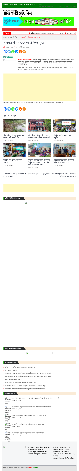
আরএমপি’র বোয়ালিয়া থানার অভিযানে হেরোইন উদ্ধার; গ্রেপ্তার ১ (29, 424)
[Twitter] (9, 51)
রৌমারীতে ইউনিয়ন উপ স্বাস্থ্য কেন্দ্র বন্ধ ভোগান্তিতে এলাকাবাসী (39, 136)
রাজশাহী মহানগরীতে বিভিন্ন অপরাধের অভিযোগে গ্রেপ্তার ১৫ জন (29, 415)
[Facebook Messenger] (16, 51)
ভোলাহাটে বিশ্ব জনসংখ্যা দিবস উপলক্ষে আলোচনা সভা (63, 161)
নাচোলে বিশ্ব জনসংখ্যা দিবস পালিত (12, 161)
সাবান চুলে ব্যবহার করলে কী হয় (13, 379)
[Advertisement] (39, 87)
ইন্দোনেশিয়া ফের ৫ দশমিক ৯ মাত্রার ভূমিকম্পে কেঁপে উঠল (20, 382)
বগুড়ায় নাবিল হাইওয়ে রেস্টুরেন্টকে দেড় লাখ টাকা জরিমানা (28, 433)
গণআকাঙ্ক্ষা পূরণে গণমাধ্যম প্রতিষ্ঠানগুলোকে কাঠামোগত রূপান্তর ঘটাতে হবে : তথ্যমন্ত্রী (28, 373)
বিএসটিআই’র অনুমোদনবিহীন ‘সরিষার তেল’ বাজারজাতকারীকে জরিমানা (31, 407)
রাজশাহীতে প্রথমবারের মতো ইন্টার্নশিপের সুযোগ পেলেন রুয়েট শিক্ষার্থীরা (25, 389)
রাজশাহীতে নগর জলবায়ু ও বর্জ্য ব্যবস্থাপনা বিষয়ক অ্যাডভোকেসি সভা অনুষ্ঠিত (26, 386)
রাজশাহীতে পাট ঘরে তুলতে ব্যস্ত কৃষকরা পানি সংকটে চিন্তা (13, 136)
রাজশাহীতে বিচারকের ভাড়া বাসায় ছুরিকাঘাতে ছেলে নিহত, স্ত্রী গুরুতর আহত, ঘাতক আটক (36, 398)
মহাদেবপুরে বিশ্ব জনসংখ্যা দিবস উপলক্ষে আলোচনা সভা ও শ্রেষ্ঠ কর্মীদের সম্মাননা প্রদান (39, 162)
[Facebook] (5, 51)
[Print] (20, 51)
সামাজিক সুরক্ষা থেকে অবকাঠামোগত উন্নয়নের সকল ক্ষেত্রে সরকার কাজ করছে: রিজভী (28, 376)
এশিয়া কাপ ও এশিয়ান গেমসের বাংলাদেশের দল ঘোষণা (26, 4)
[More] (24, 51)
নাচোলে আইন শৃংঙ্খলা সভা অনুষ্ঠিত (62, 136)
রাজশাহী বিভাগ (20, 47)
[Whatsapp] (13, 51)
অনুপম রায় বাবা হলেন (70, 33)
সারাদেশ (28, 47)
